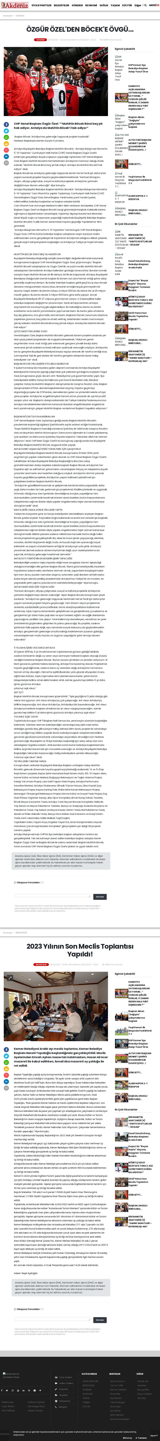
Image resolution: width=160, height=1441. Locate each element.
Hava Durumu (117, 1381)
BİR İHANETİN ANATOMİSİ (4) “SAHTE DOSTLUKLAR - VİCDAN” (140, 239)
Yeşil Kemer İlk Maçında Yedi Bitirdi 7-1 (140, 180)
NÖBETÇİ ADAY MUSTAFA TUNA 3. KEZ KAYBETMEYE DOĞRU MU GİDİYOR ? (140, 301)
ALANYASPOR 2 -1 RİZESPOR (137, 197)
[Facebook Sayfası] (3, 1390)
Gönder (100, 896)
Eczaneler (115, 1393)
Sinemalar (115, 1406)
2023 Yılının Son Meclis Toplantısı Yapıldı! (138, 316)
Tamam (142, 1437)
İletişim (62, 1407)
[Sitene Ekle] (41, 1390)
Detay (128, 1437)
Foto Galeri (65, 1377)
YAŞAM (115, 5)
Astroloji (142, 1398)
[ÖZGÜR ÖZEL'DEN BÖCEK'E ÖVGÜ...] (56, 81)
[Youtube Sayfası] (19, 1390)
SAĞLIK (104, 5)
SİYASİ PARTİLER (41, 5)
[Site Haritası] (36, 1390)
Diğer (138, 5)
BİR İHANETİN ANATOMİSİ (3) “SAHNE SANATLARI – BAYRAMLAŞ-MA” (140, 356)
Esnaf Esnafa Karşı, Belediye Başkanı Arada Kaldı (139, 264)
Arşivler (63, 1395)
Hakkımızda (7, 1402)
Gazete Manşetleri (120, 1419)
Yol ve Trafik (116, 1385)
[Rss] (30, 1390)
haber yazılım (7, 1437)
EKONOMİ (91, 5)
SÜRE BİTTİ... (135, 164)
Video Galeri (66, 1383)
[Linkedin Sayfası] (25, 1390)
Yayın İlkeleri (8, 1406)
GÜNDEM (77, 5)
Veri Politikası (8, 1410)
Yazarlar (63, 1389)
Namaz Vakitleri (118, 1389)
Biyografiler (143, 1389)
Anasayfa (8, 15)
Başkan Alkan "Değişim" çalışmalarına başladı (136, 122)
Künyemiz (64, 1401)
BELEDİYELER (61, 5)
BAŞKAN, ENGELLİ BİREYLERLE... (137, 212)
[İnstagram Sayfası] (14, 1390)
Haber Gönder (35, 1410)
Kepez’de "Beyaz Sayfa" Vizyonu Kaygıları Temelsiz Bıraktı (139, 285)
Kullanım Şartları (36, 1402)
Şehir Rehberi (117, 1415)
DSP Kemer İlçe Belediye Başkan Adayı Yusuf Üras (138, 68)
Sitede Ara (143, 1381)
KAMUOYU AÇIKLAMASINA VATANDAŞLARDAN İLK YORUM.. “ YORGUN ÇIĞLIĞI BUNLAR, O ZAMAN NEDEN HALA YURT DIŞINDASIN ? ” (139, 98)
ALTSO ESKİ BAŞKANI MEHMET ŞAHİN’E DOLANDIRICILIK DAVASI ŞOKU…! (139, 144)
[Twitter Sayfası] (8, 1390)
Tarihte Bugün (117, 1402)
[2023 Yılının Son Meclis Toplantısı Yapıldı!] (56, 1006)
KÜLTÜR (127, 5)
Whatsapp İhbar (36, 1406)
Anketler (142, 1385)
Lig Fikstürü (116, 1398)
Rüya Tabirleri (145, 1393)
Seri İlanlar (115, 1410)
